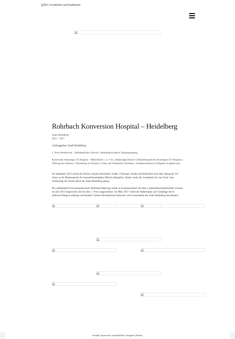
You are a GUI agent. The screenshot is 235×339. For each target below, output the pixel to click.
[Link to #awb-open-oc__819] (192, 16)
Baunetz (139, 335)
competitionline (118, 335)
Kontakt (95, 335)
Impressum (105, 335)
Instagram (130, 335)
